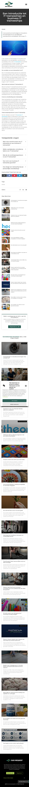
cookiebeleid (5, 396)
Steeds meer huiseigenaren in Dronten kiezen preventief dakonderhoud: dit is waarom (19, 291)
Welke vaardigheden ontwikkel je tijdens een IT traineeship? (14, 150)
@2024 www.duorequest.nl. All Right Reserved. (14, 783)
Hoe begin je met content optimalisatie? (13, 743)
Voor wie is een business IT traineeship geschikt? (14, 161)
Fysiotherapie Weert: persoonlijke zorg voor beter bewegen (14, 562)
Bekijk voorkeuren (14, 404)
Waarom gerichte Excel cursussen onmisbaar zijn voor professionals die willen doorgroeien (18, 268)
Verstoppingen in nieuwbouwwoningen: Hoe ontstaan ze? (14, 357)
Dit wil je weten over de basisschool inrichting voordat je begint (12, 614)
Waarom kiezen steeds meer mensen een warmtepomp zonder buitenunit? (13, 640)
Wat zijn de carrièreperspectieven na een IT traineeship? (14, 155)
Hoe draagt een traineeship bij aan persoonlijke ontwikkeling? (14, 167)
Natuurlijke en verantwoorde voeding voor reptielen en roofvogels (14, 693)
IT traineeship (17, 61)
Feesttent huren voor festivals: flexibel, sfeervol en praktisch (13, 409)
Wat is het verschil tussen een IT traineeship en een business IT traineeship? (14, 143)
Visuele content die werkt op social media (14, 459)
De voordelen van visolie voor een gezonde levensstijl (14, 719)
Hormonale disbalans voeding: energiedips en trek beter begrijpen (14, 485)
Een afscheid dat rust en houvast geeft (18, 245)
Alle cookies (14, 400)
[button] (26, 386)
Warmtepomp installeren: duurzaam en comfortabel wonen (13, 536)
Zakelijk (3, 29)
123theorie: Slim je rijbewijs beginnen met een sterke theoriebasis (13, 435)
